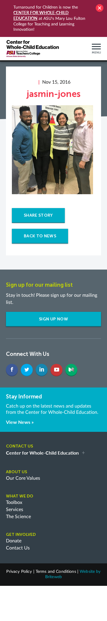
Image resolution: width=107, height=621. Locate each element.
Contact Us (18, 548)
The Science (18, 516)
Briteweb (53, 577)
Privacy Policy (19, 572)
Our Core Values (23, 478)
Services (14, 509)
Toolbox (14, 502)
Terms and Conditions (56, 572)
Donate (13, 541)
